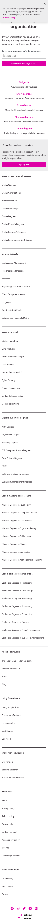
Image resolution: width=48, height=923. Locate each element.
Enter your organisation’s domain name (21, 51)
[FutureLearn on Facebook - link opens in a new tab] (12, 908)
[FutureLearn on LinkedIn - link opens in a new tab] (36, 908)
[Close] (45, 4)
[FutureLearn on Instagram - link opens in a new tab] (18, 908)
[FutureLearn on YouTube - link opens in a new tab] (30, 908)
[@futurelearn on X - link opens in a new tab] (24, 908)
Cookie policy (9, 17)
